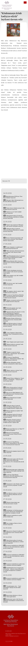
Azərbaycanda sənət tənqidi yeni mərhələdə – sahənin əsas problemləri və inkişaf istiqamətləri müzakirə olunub (13, 569)
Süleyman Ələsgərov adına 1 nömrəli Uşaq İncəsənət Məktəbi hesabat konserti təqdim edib (12, 421)
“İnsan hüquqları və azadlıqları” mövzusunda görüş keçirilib (13, 247)
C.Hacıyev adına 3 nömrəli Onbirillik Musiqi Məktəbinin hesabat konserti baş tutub (13, 230)
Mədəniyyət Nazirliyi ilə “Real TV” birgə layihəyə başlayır (13, 429)
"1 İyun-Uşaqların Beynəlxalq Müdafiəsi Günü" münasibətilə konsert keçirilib (13, 334)
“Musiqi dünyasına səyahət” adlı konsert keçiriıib (13, 411)
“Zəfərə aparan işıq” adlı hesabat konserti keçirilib (13, 276)
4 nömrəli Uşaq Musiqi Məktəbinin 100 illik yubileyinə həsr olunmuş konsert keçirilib (13, 476)
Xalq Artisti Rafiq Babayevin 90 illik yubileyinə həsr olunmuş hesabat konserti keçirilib (13, 394)
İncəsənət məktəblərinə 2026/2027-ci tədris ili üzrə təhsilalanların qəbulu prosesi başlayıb (14, 556)
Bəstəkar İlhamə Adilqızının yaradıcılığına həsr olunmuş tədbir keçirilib (12, 320)
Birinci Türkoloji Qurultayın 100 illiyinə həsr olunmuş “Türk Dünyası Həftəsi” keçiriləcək (13, 239)
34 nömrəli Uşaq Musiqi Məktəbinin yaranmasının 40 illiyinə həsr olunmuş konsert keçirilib (13, 443)
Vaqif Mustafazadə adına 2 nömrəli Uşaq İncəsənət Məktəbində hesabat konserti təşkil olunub (14, 257)
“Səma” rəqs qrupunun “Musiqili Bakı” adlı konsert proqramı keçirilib (13, 225)
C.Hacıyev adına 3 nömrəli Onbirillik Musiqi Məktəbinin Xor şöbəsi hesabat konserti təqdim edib (12, 407)
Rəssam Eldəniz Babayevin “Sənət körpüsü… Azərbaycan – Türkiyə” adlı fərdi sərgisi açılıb (13, 380)
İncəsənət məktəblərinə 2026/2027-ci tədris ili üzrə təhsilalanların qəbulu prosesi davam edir (13, 547)
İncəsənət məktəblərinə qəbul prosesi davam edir (12, 516)
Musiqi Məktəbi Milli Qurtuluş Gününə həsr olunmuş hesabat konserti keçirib (13, 262)
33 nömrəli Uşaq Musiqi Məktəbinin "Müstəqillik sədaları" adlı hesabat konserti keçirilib (13, 359)
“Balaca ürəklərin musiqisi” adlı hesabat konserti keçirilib (13, 345)
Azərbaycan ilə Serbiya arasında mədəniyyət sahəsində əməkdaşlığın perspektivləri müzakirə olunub (13, 512)
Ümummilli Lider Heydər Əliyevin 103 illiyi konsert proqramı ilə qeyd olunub (14, 485)
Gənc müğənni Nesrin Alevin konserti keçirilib (12, 524)
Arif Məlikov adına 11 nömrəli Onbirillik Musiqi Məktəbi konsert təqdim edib (12, 494)
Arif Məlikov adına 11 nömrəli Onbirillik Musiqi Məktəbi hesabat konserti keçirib (12, 325)
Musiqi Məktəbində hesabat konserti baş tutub (12, 398)
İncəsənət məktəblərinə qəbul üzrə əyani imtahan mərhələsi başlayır (14, 564)
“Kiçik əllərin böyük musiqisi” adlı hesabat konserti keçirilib (14, 208)
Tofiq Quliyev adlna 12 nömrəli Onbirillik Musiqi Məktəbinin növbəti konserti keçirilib (13, 542)
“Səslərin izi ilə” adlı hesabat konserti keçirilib (12, 212)
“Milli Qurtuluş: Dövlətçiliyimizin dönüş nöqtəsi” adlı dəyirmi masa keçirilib (13, 252)
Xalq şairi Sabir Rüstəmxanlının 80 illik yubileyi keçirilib (13, 200)
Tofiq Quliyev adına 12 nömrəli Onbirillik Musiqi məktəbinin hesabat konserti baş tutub (13, 217)
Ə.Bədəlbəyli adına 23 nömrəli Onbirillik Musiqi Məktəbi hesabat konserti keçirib (12, 416)
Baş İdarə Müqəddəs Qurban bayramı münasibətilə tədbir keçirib (12, 363)
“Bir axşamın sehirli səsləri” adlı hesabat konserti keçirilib (13, 292)
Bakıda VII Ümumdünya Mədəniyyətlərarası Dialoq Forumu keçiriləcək (12, 434)
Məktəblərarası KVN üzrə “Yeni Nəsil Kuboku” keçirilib (12, 197)
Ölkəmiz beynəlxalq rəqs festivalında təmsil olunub (11, 503)
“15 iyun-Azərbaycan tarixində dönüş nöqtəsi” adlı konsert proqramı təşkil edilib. (13, 272)
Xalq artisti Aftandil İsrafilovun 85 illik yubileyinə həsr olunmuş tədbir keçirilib (13, 532)
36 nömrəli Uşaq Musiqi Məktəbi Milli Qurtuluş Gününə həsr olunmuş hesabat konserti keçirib (13, 296)
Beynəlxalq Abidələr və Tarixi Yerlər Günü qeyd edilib (12, 596)
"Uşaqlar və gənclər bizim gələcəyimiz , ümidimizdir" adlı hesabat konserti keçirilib (13, 354)
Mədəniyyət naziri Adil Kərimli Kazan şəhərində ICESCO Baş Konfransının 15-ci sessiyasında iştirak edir (13, 461)
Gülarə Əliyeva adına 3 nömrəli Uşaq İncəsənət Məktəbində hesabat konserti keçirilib (13, 389)
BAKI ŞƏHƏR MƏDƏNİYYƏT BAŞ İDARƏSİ (8, 5)
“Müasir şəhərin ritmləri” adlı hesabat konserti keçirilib (12, 371)
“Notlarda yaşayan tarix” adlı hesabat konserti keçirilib (12, 308)
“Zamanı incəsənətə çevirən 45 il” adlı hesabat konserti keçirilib (13, 300)
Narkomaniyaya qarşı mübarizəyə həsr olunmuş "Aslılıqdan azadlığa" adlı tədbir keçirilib (13, 471)
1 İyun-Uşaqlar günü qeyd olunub (13, 342)
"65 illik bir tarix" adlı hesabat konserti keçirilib (12, 284)
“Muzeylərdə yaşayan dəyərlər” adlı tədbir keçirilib (13, 451)
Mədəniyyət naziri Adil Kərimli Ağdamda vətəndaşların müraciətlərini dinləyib (13, 600)
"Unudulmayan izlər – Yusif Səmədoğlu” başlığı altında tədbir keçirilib (12, 587)
